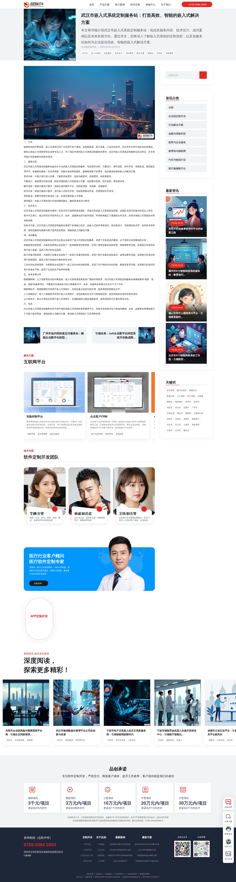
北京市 (169, 424)
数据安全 (193, 390)
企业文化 (101, 849)
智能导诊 (170, 740)
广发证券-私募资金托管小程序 (120, 849)
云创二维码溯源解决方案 (147, 849)
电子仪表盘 (120, 740)
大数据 (200, 396)
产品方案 (105, 4)
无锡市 (178, 418)
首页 (91, 4)
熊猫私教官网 (144, 874)
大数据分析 (198, 413)
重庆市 (186, 430)
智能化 (150, 53)
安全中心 (79, 877)
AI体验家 (108, 874)
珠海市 (169, 418)
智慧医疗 (195, 418)
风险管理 (195, 424)
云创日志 (221, 740)
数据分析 (170, 396)
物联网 (188, 413)
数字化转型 (182, 390)
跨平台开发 (87, 861)
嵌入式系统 (96, 53)
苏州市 (196, 401)
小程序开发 (87, 849)
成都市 (186, 418)
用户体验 (191, 396)
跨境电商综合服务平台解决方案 (146, 861)
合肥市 (186, 407)
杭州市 (188, 401)
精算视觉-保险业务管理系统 (120, 844)
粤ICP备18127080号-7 (151, 877)
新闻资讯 (101, 855)
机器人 (179, 740)
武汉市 (85, 53)
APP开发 (87, 844)
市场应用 (170, 413)
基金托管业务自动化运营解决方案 (147, 844)
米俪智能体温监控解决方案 (147, 855)
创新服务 (169, 53)
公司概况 (101, 844)
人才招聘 (101, 861)
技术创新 (170, 390)
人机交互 (132, 740)
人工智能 (181, 396)
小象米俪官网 (132, 874)
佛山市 (180, 413)
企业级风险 (19, 740)
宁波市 (169, 430)
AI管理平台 (80, 740)
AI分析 (230, 740)
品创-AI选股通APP (120, 861)
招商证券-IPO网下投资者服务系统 (120, 855)
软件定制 (135, 4)
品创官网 (90, 874)
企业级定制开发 (88, 46)
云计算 (178, 424)
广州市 (194, 407)
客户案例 (120, 4)
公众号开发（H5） (87, 855)
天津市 (178, 430)
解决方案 (140, 53)
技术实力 (119, 53)
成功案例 (129, 53)
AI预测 (30, 740)
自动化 (159, 53)
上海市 (186, 424)
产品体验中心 (119, 874)
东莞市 (169, 407)
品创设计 (99, 874)
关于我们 (166, 4)
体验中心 (150, 4)
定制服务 (108, 53)
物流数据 (69, 740)
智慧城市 (179, 401)
